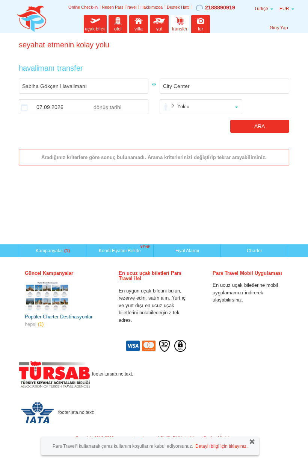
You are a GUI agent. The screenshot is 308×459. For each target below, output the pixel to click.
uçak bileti (95, 29)
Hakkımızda (151, 7)
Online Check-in (83, 7)
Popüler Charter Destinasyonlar (58, 317)
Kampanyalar (53, 250)
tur (200, 29)
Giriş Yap (279, 27)
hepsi (34, 324)
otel (118, 29)
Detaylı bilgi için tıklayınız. (221, 446)
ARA (259, 126)
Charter (254, 250)
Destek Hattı (178, 7)
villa (138, 29)
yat (159, 29)
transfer (179, 29)
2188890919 (220, 8)
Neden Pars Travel (119, 7)
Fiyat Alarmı (187, 250)
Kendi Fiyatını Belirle (121, 250)
